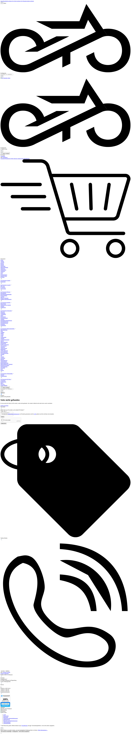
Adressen (15, 158)
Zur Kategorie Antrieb (5, 280)
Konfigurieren (15, 731)
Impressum (5, 717)
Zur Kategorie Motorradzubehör (8, 328)
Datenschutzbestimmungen (13, 414)
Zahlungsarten (21, 158)
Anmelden (3, 156)
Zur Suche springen (16, 1)
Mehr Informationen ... (43, 730)
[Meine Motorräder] (65, 71)
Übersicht (3, 158)
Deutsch (2, 395)
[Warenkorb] (65, 257)
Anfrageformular (7, 723)
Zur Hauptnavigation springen (27, 1)
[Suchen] (2, 76)
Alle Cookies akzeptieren (24, 731)
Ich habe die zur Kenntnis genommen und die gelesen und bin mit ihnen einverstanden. (28, 414)
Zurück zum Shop (4, 405)
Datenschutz (6, 716)
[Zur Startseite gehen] (5, 78)
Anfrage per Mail (6, 672)
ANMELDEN (3, 423)
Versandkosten (24, 725)
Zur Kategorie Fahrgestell (6, 310)
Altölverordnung (6, 722)
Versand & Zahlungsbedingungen (10, 718)
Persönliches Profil (9, 158)
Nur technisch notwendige (6, 731)
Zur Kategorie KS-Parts (6, 379)
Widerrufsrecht (6, 719)
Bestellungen (27, 158)
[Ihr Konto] (1, 149)
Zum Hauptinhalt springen (6, 1)
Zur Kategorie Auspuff (6, 285)
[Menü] (2, 3)
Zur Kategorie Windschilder (7, 373)
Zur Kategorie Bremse (5, 292)
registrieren (5, 157)
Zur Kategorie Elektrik (6, 302)
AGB (35, 414)
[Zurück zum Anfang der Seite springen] (2, 728)
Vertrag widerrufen (5, 673)
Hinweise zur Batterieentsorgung (10, 720)
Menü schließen (6, 153)
